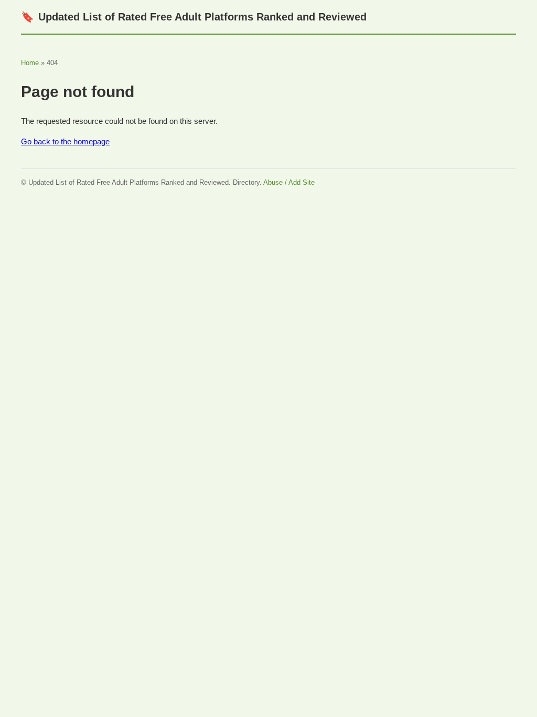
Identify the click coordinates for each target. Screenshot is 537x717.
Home (30, 63)
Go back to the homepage (65, 141)
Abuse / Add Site (289, 182)
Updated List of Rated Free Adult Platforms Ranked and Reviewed (194, 17)
